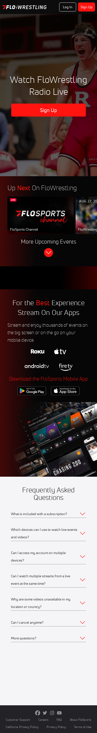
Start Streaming (40, 220)
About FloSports (80, 720)
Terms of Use (82, 727)
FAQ (59, 720)
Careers (43, 720)
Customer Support (18, 720)
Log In (68, 7)
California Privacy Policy (22, 727)
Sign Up (87, 7)
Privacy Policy (56, 727)
